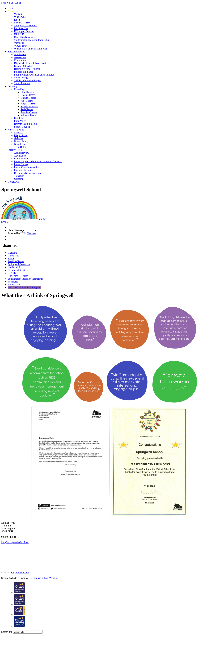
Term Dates (20, 147)
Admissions (20, 54)
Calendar (18, 132)
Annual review (21, 152)
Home (11, 8)
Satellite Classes (22, 22)
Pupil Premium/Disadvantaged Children (34, 74)
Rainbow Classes (29, 106)
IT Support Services (24, 31)
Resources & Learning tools (28, 173)
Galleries (18, 138)
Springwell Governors (25, 25)
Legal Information (20, 572)
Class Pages (20, 89)
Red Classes (27, 109)
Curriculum (20, 60)
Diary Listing (21, 135)
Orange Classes (28, 97)
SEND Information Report (27, 80)
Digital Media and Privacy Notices (31, 63)
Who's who (20, 16)
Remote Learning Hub (25, 123)
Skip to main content (11, 2)
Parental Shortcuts (23, 170)
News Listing (21, 141)
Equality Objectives (24, 66)
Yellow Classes (28, 115)
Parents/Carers (15, 149)
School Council (22, 126)
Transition (19, 176)
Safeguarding (21, 77)
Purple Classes (28, 103)
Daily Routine (21, 158)
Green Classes (28, 95)
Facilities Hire (21, 28)
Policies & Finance (23, 71)
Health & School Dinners (27, 68)
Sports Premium (22, 83)
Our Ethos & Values (24, 37)
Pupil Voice (20, 121)
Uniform (18, 178)
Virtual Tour (20, 45)
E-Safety (18, 118)
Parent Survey (21, 164)
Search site (6, 631)
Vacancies (19, 42)
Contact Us (13, 181)
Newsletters (20, 144)
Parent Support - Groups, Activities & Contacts (38, 161)
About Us (13, 11)
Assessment (20, 57)
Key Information (16, 51)
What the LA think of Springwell (30, 48)
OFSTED (19, 34)
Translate (31, 233)
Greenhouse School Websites (43, 578)
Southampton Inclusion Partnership (32, 40)
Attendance (20, 155)
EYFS (17, 19)
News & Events (16, 129)
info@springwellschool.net (15, 542)
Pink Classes (27, 100)
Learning (12, 86)
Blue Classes (27, 92)
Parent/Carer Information (26, 167)
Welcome (19, 14)
